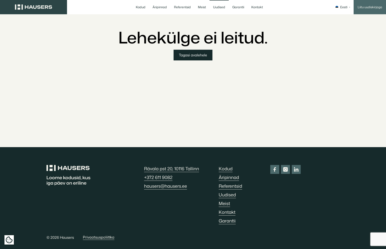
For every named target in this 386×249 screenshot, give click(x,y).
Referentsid (182, 7)
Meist (202, 7)
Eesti (343, 7)
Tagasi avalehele (193, 55)
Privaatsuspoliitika (98, 237)
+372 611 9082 (158, 177)
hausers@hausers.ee (165, 186)
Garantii (238, 7)
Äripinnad (160, 7)
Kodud (140, 7)
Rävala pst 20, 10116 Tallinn (171, 168)
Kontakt (257, 7)
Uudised (219, 7)
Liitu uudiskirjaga (370, 7)
